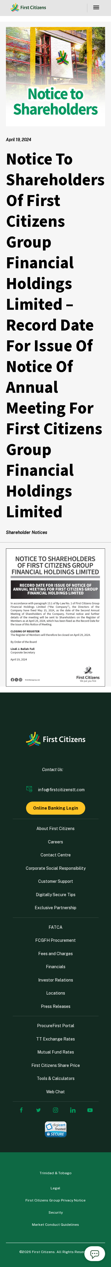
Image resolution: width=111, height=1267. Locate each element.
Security (56, 1212)
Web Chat (55, 1091)
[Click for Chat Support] (94, 1254)
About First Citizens (55, 828)
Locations (55, 993)
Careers (55, 842)
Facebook (21, 1110)
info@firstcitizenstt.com (61, 789)
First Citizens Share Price (55, 1065)
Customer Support (55, 881)
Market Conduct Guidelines (55, 1225)
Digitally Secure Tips (55, 894)
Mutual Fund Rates (55, 1052)
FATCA (55, 927)
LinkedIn (72, 1110)
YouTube (90, 1110)
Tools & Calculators (56, 1078)
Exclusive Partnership (55, 907)
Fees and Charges (55, 953)
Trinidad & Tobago (56, 1173)
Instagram (55, 1110)
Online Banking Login (55, 808)
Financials (55, 966)
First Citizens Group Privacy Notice (55, 1200)
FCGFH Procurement (55, 940)
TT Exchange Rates (55, 1039)
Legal (55, 1188)
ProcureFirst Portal (55, 1025)
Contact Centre (56, 855)
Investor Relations (55, 980)
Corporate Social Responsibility (56, 868)
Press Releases (55, 1006)
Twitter (38, 1110)
